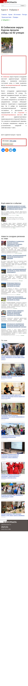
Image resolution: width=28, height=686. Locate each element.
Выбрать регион (4, 527)
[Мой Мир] (14, 150)
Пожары (15, 17)
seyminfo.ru (6, 54)
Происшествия (6, 17)
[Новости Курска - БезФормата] (8, 2)
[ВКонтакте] (3, 150)
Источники (17, 14)
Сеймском (6, 76)
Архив (10, 14)
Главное (4, 14)
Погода (24, 14)
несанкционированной (13, 85)
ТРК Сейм (12, 141)
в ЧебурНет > (5, 20)
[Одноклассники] (7, 150)
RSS (10, 529)
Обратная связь (4, 526)
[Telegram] (10, 150)
